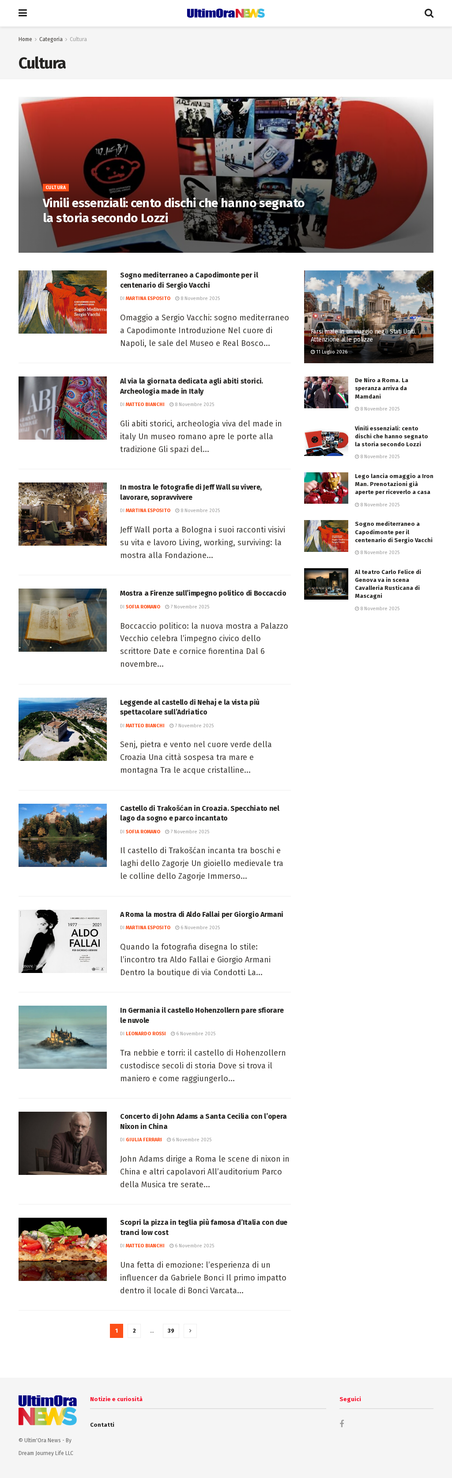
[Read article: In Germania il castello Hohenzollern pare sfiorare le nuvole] (63, 1037)
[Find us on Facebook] (341, 1424)
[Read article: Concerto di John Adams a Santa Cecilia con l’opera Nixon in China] (63, 1143)
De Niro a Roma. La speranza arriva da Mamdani (381, 388)
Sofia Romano (66, 237)
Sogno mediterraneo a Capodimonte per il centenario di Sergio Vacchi (394, 532)
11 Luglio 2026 (331, 352)
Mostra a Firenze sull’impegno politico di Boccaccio (203, 593)
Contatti (102, 1424)
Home (25, 39)
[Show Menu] (23, 13)
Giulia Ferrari (144, 1140)
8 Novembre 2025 (112, 237)
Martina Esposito (148, 298)
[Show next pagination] (190, 1331)
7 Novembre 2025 (189, 607)
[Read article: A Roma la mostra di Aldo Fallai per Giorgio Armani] (63, 941)
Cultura (78, 39)
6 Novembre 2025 (199, 928)
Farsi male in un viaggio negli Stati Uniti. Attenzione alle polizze (363, 335)
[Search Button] (429, 13)
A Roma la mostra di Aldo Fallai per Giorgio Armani (201, 914)
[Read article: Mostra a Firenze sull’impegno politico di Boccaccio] (63, 620)
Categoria (51, 39)
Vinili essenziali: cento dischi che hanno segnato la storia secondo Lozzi (391, 436)
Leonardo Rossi (146, 1034)
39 (171, 1330)
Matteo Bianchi (145, 404)
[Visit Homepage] (226, 13)
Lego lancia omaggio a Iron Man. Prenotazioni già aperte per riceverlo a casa (394, 484)
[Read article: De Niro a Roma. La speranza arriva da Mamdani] (326, 392)
